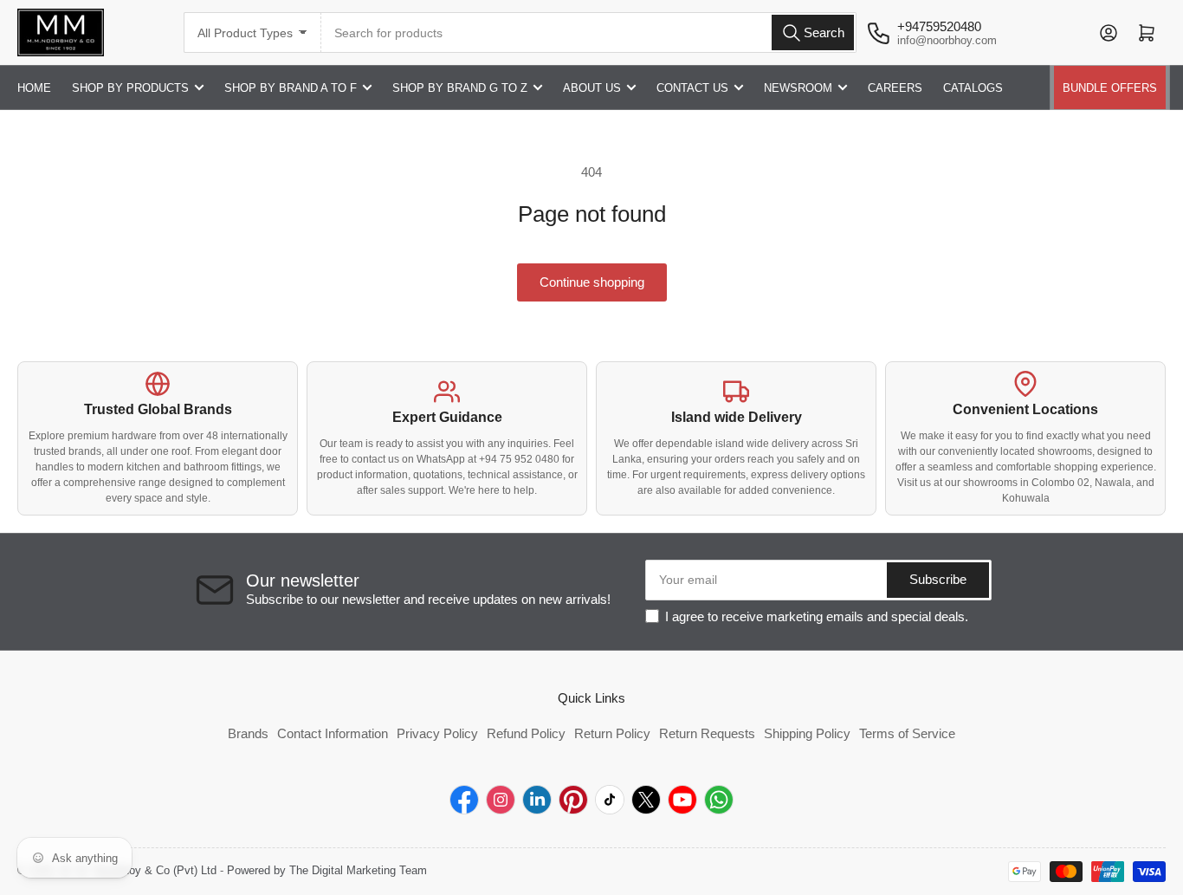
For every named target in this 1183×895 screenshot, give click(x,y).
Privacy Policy (437, 733)
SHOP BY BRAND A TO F (290, 87)
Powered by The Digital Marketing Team (327, 870)
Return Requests (707, 733)
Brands (248, 733)
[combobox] (589, 32)
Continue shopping (592, 282)
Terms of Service (907, 733)
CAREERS (895, 87)
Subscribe (937, 579)
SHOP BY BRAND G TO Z (459, 87)
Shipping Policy (807, 733)
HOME (34, 87)
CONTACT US (692, 87)
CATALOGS (973, 87)
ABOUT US (592, 87)
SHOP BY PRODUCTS (130, 87)
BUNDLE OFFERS (1110, 87)
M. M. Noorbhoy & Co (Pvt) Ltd (139, 870)
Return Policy (612, 733)
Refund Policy (526, 733)
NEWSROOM (798, 87)
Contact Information (332, 733)
